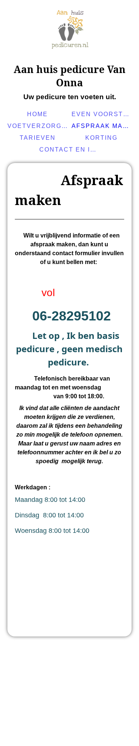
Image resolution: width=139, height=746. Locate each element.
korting (101, 138)
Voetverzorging (38, 126)
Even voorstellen (103, 114)
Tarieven (38, 138)
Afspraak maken (103, 126)
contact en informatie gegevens (70, 149)
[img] (69, 31)
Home (37, 114)
